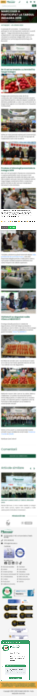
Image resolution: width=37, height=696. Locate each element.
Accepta (12, 228)
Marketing (32, 221)
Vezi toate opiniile (15, 678)
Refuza (4, 228)
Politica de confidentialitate (10, 216)
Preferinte (24, 221)
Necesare (7, 221)
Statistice (15, 221)
